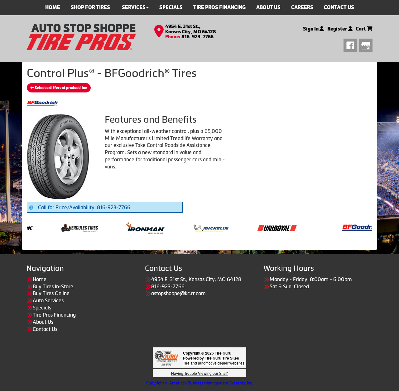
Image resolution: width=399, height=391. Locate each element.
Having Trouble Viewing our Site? (199, 373)
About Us (43, 322)
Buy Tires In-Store (53, 286)
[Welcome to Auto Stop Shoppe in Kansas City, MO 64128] (81, 36)
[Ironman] (133, 227)
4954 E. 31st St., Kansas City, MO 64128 (190, 29)
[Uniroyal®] (264, 227)
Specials (42, 307)
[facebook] (351, 44)
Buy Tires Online (51, 293)
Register (337, 28)
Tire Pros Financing (54, 315)
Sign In (311, 28)
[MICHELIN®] (199, 227)
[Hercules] (67, 227)
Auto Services (48, 300)
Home (39, 279)
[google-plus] (366, 44)
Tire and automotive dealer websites (213, 360)
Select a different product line (60, 88)
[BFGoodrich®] (349, 227)
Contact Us (45, 329)
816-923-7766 (197, 36)
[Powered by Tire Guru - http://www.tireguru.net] (166, 357)
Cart (361, 28)
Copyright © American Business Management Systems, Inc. (199, 383)
